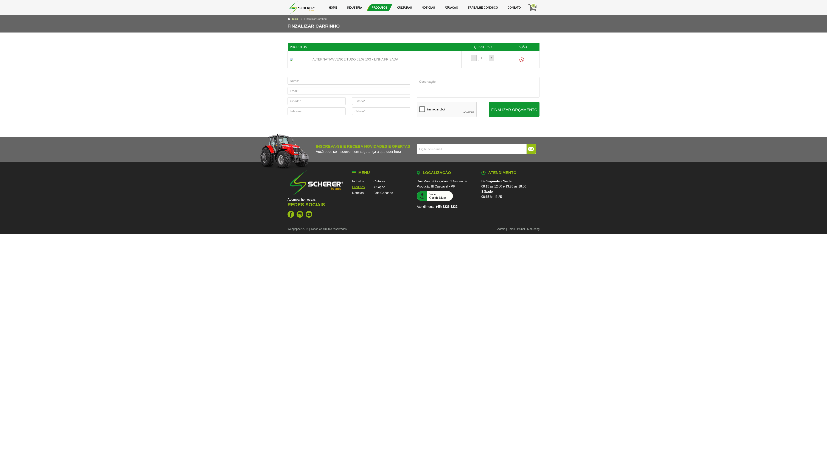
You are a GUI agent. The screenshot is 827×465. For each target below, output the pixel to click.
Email (511, 229)
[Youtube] (309, 214)
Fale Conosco (383, 193)
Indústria (354, 7)
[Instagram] (300, 214)
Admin (501, 229)
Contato (514, 7)
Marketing (533, 229)
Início (295, 18)
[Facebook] (291, 214)
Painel (521, 229)
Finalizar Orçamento (514, 110)
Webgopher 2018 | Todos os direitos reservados (317, 229)
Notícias (428, 7)
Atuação (451, 7)
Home (333, 7)
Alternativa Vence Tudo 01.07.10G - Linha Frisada (355, 59)
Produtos (379, 7)
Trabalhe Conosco (483, 7)
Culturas (404, 7)
